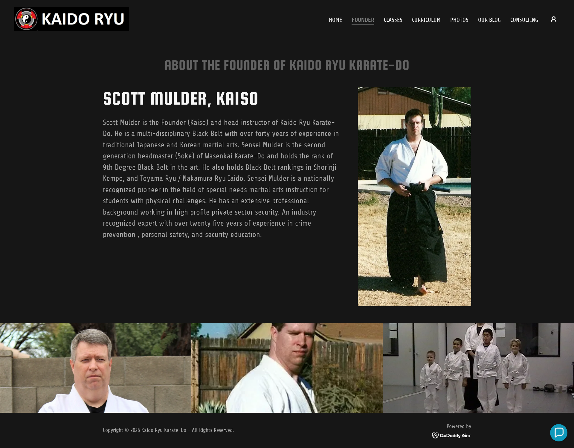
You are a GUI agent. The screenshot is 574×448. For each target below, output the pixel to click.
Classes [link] (393, 19)
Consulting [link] (524, 19)
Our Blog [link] (489, 19)
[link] (71, 18)
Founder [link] (363, 19)
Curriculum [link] (426, 19)
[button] (554, 19)
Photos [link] (459, 19)
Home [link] (335, 19)
